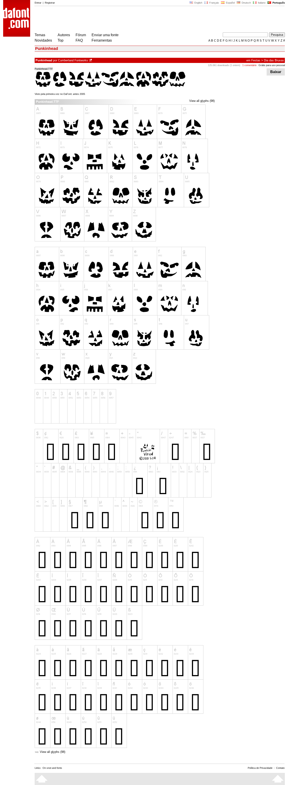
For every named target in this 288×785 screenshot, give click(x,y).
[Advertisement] (116, 20)
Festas (255, 60)
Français (214, 2)
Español (230, 2)
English (198, 2)
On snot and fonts (52, 768)
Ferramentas (102, 40)
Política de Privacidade (260, 768)
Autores (64, 35)
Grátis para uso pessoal (272, 65)
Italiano (261, 2)
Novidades (43, 40)
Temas (40, 35)
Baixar (275, 72)
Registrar (50, 2)
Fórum (81, 35)
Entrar (38, 2)
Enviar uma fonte (105, 35)
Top (60, 40)
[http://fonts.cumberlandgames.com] (91, 60)
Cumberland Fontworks (73, 60)
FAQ (79, 40)
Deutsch (246, 2)
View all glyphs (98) (202, 101)
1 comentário (249, 65)
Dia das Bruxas (274, 60)
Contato (280, 768)
